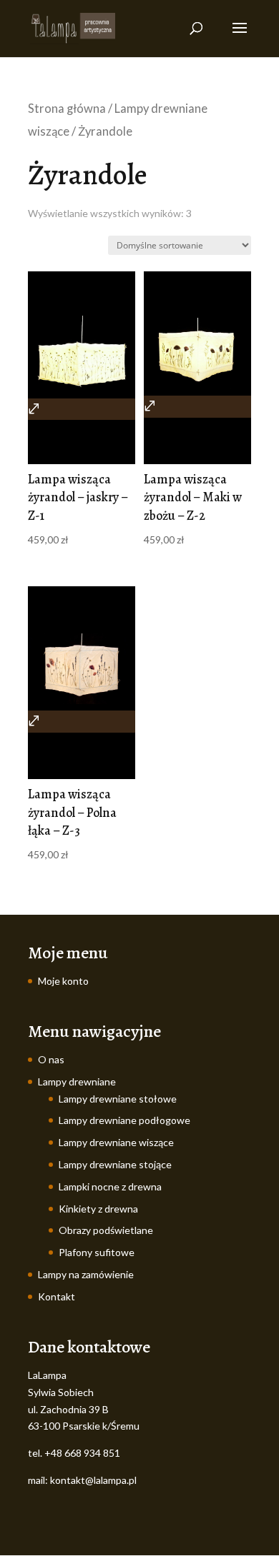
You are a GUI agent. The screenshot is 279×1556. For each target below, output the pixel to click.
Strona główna (67, 108)
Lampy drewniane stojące (115, 1164)
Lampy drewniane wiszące (116, 1142)
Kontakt (56, 1296)
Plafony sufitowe (96, 1252)
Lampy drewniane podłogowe (124, 1120)
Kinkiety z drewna (98, 1209)
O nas (51, 1059)
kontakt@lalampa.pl (93, 1480)
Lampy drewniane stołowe (118, 1099)
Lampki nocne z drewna (110, 1186)
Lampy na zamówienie (86, 1274)
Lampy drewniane (77, 1081)
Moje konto (63, 981)
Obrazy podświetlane (106, 1230)
